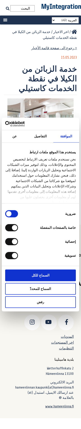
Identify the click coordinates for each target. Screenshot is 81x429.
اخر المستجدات (62, 342)
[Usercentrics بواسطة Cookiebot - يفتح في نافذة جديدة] (24, 124)
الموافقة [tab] (66, 136)
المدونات (67, 336)
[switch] (12, 227)
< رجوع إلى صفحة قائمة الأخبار (54, 48)
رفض (40, 302)
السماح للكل (41, 275)
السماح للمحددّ (40, 289)
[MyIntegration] (74, 32)
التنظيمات (66, 348)
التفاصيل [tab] (40, 136)
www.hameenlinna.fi (59, 406)
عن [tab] (14, 136)
